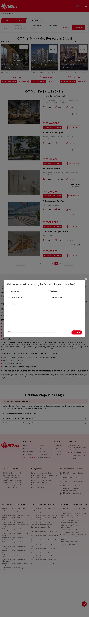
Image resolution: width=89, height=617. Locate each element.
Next (76, 332)
